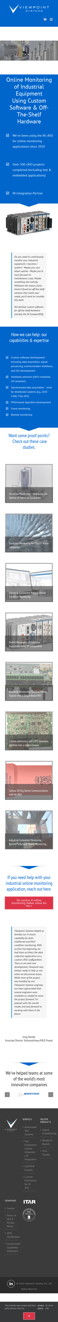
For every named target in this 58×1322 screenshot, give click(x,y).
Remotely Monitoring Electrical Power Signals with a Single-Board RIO (27, 693)
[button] (7, 1094)
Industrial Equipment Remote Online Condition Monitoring (27, 594)
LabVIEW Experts (29, 1168)
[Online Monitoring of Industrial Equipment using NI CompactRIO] (29, 632)
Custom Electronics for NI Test (29, 1182)
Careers (11, 1208)
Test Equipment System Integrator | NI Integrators (29, 1150)
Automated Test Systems (29, 1130)
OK (29, 1316)
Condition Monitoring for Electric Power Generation (29, 545)
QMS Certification (11, 1235)
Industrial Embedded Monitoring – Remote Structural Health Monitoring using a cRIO (27, 842)
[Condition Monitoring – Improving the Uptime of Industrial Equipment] (29, 483)
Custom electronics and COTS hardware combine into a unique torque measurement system (28, 743)
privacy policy (41, 1307)
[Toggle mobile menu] (51, 19)
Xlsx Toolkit (46, 1152)
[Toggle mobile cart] (45, 19)
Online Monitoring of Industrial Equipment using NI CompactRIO (25, 644)
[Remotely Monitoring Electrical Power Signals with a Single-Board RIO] (29, 681)
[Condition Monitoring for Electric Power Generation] (29, 533)
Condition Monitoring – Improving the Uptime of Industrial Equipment (28, 496)
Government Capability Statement (11, 1247)
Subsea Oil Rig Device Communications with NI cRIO (28, 792)
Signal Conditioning (47, 1131)
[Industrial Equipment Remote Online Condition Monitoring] (29, 582)
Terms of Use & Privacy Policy (11, 1221)
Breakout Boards (47, 1142)
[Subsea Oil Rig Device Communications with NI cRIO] (29, 780)
